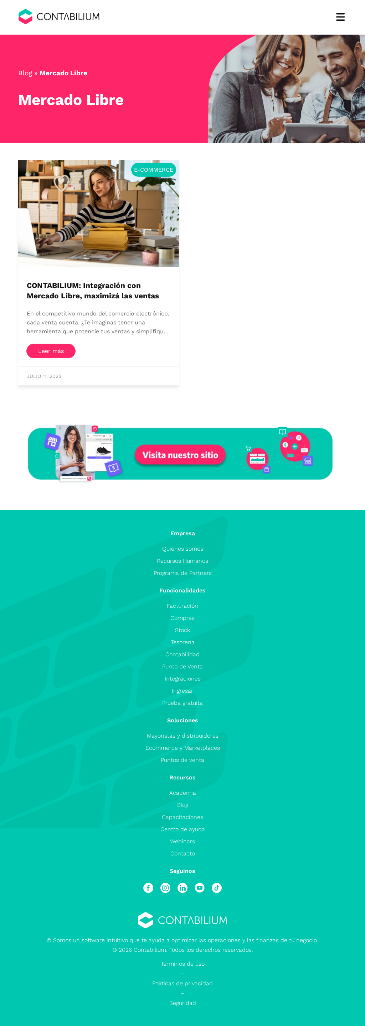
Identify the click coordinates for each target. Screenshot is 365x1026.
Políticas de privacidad (182, 983)
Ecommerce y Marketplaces (182, 747)
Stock (182, 630)
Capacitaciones (182, 817)
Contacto (182, 853)
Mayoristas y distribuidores (183, 735)
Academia (182, 792)
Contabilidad (182, 654)
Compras (182, 618)
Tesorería (183, 642)
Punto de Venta (182, 666)
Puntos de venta (182, 760)
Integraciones (183, 678)
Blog (25, 73)
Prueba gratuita (182, 702)
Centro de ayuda (182, 829)
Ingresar (182, 690)
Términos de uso (183, 963)
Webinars (182, 841)
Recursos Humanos (182, 560)
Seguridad (182, 1003)
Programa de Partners (183, 573)
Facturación (182, 605)
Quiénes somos (182, 548)
